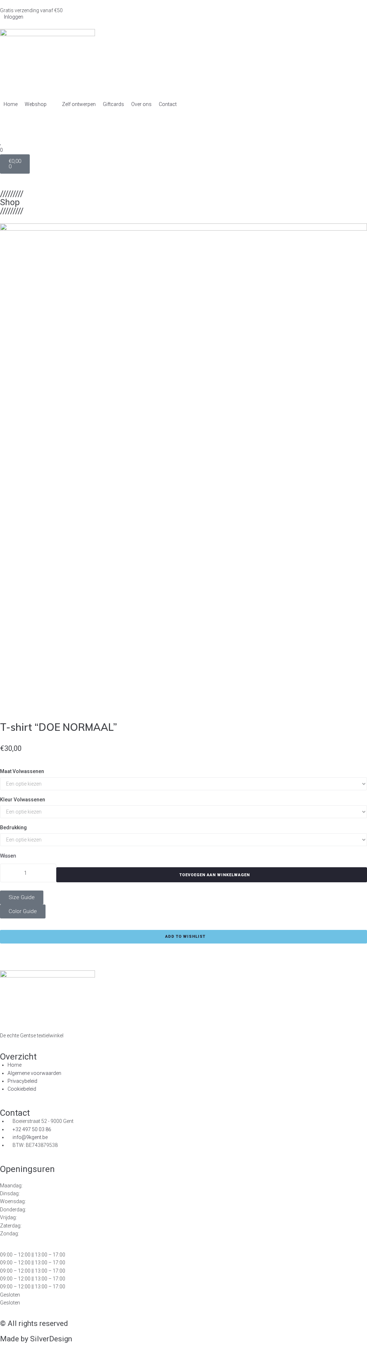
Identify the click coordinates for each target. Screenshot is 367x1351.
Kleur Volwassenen (22, 799)
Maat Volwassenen (22, 771)
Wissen (8, 856)
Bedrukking (13, 827)
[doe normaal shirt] (183, 467)
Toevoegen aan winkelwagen (215, 875)
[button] (39, 104)
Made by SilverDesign (36, 1339)
